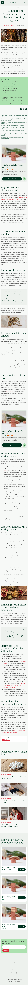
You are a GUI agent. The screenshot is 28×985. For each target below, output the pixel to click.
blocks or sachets (13, 515)
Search (14, 965)
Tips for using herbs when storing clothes (11, 95)
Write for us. (6, 740)
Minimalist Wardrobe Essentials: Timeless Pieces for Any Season (14, 123)
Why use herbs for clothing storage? (10, 81)
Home (5, 7)
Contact (14, 964)
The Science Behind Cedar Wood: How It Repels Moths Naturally (12, 138)
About (14, 967)
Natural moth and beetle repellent (10, 84)
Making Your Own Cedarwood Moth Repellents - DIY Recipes (14, 134)
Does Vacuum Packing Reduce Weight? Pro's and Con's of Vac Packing (13, 119)
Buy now (22, 869)
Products (14, 958)
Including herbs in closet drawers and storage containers (12, 98)
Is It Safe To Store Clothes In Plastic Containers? (13, 125)
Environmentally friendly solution (9, 88)
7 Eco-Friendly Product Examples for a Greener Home (12, 128)
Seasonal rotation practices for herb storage (12, 103)
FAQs (14, 960)
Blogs (10, 7)
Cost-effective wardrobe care (9, 90)
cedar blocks (9, 391)
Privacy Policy (17, 981)
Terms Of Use (10, 981)
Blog (14, 962)
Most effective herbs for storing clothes (11, 92)
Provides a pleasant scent (8, 86)
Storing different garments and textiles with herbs (13, 100)
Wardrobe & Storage (17, 7)
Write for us (14, 969)
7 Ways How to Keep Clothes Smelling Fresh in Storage (12, 131)
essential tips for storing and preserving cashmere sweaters (14, 685)
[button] (2, 2)
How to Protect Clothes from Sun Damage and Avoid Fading (14, 116)
